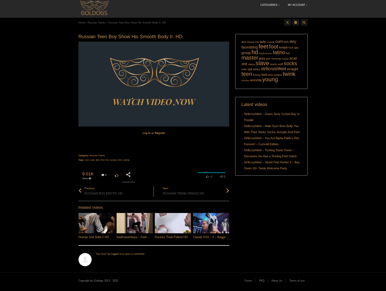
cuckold (270, 42)
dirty (293, 42)
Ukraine (245, 80)
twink (289, 74)
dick (98, 160)
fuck (291, 47)
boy (257, 42)
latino (279, 52)
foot (273, 47)
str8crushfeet (273, 68)
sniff (280, 64)
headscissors (265, 53)
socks (290, 63)
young (126, 160)
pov (268, 58)
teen (120, 160)
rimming (276, 58)
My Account (297, 4)
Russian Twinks (97, 155)
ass (243, 41)
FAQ (261, 280)
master (249, 57)
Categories (269, 4)
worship (256, 80)
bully (263, 41)
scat (293, 58)
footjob (283, 47)
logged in (116, 253)
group (246, 53)
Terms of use (297, 280)
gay (296, 47)
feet (103, 160)
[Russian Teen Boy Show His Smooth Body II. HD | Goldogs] (94, 8)
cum (87, 160)
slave (262, 63)
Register (160, 133)
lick (288, 53)
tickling (257, 75)
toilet (270, 75)
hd (107, 160)
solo (244, 69)
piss (262, 58)
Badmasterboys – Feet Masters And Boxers (145, 237)
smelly (273, 64)
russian (113, 160)
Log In (147, 133)
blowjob (250, 42)
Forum (248, 280)
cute (92, 160)
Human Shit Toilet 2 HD (93, 237)
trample (278, 75)
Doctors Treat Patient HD (171, 237)
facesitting (249, 47)
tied (264, 75)
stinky (256, 69)
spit (249, 69)
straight (292, 69)
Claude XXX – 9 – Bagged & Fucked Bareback (223, 237)
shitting (251, 64)
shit (244, 64)
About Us (276, 280)
